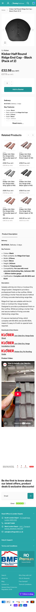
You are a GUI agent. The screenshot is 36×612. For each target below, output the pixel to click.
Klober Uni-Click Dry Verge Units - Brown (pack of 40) (26, 156)
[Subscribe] (31, 496)
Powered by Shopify (23, 608)
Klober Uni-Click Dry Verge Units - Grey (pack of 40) (9, 183)
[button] (2, 3)
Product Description (9, 234)
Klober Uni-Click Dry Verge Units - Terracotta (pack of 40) (10, 157)
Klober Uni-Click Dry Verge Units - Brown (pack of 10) (26, 211)
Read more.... (18, 123)
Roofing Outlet (15, 608)
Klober (5, 50)
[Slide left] (3, 30)
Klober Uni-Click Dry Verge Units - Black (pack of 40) (26, 183)
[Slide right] (32, 30)
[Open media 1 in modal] (18, 30)
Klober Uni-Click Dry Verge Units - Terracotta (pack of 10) (10, 212)
